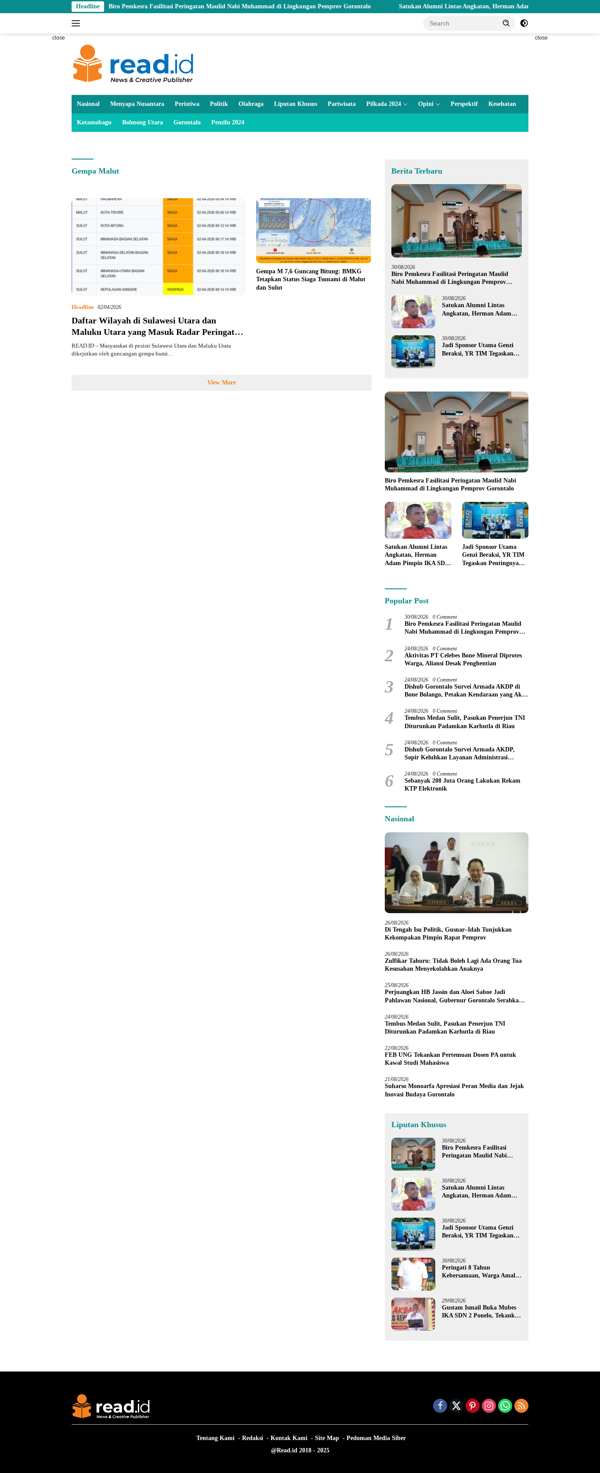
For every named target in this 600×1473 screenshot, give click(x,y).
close (58, 38)
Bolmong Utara (142, 122)
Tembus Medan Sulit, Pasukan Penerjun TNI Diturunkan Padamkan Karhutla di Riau (465, 722)
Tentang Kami (215, 1438)
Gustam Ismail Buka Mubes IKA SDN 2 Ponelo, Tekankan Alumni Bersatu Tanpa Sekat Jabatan (481, 1312)
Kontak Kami (289, 1438)
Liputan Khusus (295, 104)
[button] (506, 23)
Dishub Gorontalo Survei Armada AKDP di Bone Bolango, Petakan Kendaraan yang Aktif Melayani (466, 691)
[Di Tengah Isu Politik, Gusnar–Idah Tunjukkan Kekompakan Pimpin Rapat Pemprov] (456, 872)
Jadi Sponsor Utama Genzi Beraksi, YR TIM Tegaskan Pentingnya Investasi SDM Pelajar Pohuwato (477, 349)
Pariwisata (342, 104)
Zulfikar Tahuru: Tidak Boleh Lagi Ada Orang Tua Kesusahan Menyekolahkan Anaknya (453, 965)
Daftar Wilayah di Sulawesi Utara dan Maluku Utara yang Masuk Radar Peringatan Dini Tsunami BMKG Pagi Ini (158, 332)
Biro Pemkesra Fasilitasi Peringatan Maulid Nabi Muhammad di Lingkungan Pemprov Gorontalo (200, 6)
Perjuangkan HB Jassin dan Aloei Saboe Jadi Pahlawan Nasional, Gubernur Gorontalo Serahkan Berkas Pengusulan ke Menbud (453, 996)
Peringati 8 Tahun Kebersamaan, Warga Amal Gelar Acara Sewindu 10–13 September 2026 (479, 1272)
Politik (219, 104)
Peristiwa (187, 104)
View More (221, 382)
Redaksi (252, 1438)
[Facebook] (440, 1407)
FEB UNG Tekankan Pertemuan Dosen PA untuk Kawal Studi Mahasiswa (450, 1059)
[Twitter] (456, 1407)
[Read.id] (133, 63)
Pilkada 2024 (383, 104)
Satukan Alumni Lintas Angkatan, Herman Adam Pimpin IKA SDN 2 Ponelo (462, 6)
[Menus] (77, 23)
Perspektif (464, 104)
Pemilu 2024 (227, 122)
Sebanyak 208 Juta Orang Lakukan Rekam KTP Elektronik (462, 784)
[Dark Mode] (524, 23)
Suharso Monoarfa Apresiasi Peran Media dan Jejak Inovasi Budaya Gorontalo (454, 1090)
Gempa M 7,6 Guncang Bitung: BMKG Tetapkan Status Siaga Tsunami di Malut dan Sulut (310, 279)
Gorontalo (187, 122)
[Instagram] (489, 1407)
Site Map (327, 1438)
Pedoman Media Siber (376, 1438)
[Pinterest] (473, 1407)
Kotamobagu (94, 122)
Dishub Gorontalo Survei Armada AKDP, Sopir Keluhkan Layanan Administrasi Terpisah (460, 754)
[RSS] (521, 1407)
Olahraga (251, 104)
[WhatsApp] (505, 1407)
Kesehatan (502, 104)
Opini (426, 104)
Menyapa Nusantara (137, 104)
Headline (83, 307)
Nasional (88, 104)
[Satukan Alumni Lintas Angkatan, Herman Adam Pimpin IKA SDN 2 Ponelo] (413, 311)
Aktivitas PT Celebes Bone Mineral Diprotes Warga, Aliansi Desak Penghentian (463, 659)
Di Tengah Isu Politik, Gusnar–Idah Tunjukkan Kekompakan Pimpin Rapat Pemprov (448, 933)
